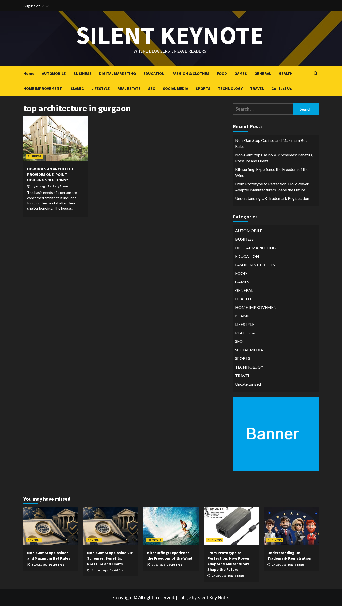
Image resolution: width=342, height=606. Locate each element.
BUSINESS (82, 73)
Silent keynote (170, 35)
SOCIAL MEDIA (175, 88)
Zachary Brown (58, 186)
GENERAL (262, 73)
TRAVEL (257, 88)
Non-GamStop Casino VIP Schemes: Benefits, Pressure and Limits (274, 157)
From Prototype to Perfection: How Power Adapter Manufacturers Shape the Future (272, 186)
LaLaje (184, 597)
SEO (151, 88)
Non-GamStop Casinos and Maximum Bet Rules (271, 143)
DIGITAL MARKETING (117, 73)
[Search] (315, 73)
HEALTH (286, 73)
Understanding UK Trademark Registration (272, 198)
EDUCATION (154, 73)
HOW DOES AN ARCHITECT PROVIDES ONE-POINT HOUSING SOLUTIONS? (50, 174)
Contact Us (281, 88)
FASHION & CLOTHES (190, 73)
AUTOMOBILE (54, 73)
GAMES (240, 73)
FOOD (222, 73)
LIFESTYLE (100, 88)
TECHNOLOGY (230, 88)
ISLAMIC (76, 88)
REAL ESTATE (129, 88)
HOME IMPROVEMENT (42, 88)
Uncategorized (248, 384)
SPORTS (203, 88)
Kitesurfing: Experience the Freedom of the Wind (271, 172)
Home (28, 73)
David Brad (57, 564)
